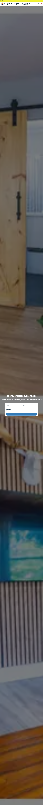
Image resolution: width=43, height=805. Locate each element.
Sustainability (36, 3)
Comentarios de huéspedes (26, 4)
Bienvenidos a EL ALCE (8, 4)
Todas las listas (16, 4)
